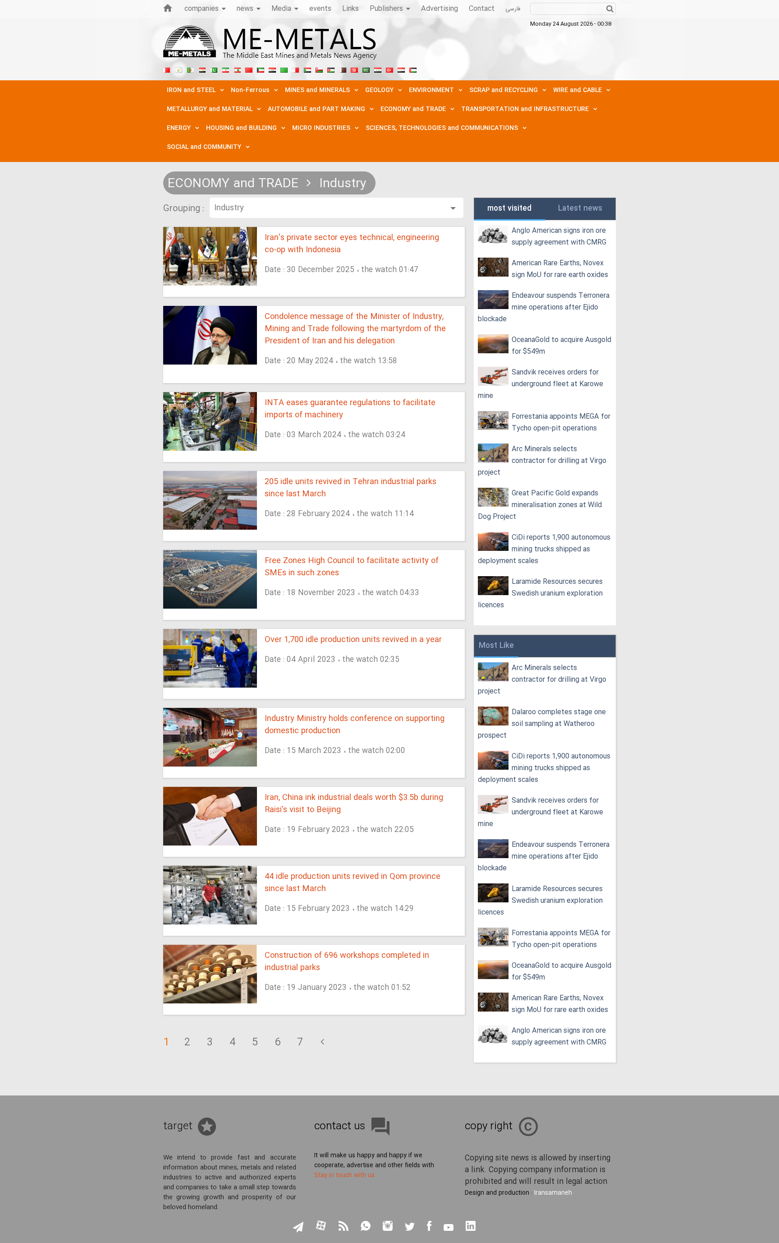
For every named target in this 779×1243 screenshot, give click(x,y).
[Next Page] (322, 1043)
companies (201, 8)
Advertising (439, 8)
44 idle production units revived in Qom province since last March (352, 883)
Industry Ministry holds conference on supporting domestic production (354, 725)
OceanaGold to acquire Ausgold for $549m (561, 345)
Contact (482, 8)
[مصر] (202, 69)
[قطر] (342, 69)
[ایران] (225, 69)
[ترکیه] (389, 69)
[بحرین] (166, 69)
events (320, 8)
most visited (509, 209)
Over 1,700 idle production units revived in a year (353, 640)
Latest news (580, 209)
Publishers (386, 8)
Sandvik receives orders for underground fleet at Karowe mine (540, 384)
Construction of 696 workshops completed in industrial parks (347, 962)
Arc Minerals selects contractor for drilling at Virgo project (542, 461)
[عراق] (272, 69)
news (245, 8)
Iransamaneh (553, 1193)
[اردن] (331, 69)
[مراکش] (248, 69)
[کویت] (260, 69)
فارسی (512, 9)
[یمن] (401, 69)
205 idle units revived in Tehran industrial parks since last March (350, 488)
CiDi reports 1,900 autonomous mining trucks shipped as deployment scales (544, 549)
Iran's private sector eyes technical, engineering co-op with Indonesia (352, 244)
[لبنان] (237, 69)
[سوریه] (377, 69)
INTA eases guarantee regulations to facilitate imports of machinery (350, 409)
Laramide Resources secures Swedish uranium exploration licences (540, 593)
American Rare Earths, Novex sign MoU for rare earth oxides (560, 269)
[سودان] (307, 69)
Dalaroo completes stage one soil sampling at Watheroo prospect (542, 724)
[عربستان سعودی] (366, 69)
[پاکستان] (213, 69)
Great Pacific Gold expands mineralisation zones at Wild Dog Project (540, 505)
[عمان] (319, 69)
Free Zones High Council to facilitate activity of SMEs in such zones (352, 567)
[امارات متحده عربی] (413, 69)
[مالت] (295, 69)
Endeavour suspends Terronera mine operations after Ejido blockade (543, 307)
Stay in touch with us (344, 1175)
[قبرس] (178, 69)
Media (281, 8)
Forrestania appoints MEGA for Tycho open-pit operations (561, 422)
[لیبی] (284, 69)
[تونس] (354, 69)
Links (350, 8)
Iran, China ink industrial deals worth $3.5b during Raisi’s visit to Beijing (354, 804)
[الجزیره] (190, 69)
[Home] (167, 8)
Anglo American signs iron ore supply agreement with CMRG (559, 236)
